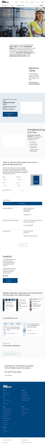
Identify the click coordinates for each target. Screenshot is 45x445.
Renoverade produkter (7, 412)
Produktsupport (24, 412)
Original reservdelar (6, 414)
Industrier (41, 5)
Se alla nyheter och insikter (10, 353)
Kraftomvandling (24, 394)
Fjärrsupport (5, 424)
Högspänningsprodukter (25, 398)
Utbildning (5, 416)
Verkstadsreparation (7, 418)
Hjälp (12, 5)
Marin (4, 398)
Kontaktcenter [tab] (22, 203)
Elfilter (4, 396)
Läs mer (7, 308)
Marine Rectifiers (24, 396)
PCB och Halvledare (6, 400)
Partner (22, 410)
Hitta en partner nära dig (31, 333)
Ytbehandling (10, 14)
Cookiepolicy (5, 442)
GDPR (10, 190)
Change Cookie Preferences (26, 442)
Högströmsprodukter (25, 400)
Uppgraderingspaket (7, 410)
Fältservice (5, 422)
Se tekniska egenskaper (9, 280)
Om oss (4, 429)
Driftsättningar (5, 420)
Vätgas (4, 402)
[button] (42, 2)
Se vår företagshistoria (11, 333)
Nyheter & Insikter (6, 431)
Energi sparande (4, 5)
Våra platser (29, 330)
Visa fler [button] (21, 244)
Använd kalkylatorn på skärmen (9, 114)
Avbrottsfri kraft (6, 392)
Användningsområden (20, 5)
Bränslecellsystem (6, 394)
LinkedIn (22, 414)
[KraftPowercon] (5, 2)
